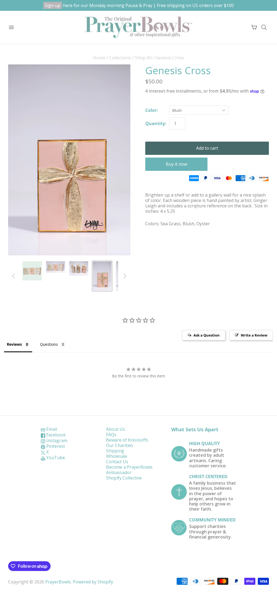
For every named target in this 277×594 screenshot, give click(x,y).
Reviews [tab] (14, 344)
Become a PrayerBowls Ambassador (129, 469)
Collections (120, 58)
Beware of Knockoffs (127, 440)
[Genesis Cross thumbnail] (32, 271)
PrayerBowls (58, 582)
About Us (115, 429)
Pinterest (55, 446)
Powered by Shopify (93, 582)
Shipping (115, 451)
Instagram (56, 440)
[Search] (264, 27)
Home (99, 58)
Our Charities (119, 445)
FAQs (111, 435)
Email (51, 429)
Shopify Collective (124, 478)
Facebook (55, 435)
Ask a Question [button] (206, 335)
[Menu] (11, 27)
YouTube (55, 458)
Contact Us (117, 462)
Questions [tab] (49, 344)
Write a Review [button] (254, 335)
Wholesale (116, 456)
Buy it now (176, 164)
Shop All (143, 58)
